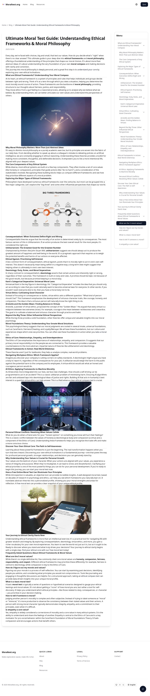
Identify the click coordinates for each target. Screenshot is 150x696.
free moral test (23, 483)
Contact (117, 656)
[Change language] (136, 4)
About (41, 656)
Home (25, 4)
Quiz (144, 4)
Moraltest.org (9, 652)
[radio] (116, 684)
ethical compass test (84, 380)
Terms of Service (83, 661)
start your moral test (39, 469)
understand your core (87, 69)
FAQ (41, 661)
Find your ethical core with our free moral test (42, 550)
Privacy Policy (82, 656)
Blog (32, 4)
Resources (41, 4)
